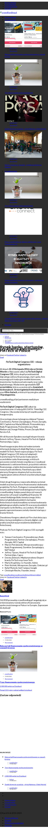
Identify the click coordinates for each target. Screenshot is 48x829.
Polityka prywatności (14, 823)
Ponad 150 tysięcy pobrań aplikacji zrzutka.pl (16, 690)
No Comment (13, 51)
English (8, 820)
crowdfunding (13, 48)
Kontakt (8, 9)
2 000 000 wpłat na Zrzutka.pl (11, 686)
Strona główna (10, 3)
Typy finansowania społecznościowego (19, 93)
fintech (24, 342)
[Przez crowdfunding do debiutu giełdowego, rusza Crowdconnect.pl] (23, 234)
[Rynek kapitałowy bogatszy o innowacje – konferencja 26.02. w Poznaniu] (23, 272)
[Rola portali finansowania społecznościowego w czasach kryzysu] (23, 46)
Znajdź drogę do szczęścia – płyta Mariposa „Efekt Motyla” (25, 129)
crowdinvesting (17, 342)
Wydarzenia (8, 337)
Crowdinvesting (11, 7)
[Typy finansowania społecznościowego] (23, 85)
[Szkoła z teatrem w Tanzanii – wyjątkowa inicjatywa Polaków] (23, 157)
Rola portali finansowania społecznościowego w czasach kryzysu (21, 647)
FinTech (7, 336)
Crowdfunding (10, 5)
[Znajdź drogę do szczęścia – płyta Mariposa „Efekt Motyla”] (23, 121)
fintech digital (29, 342)
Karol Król (8, 341)
